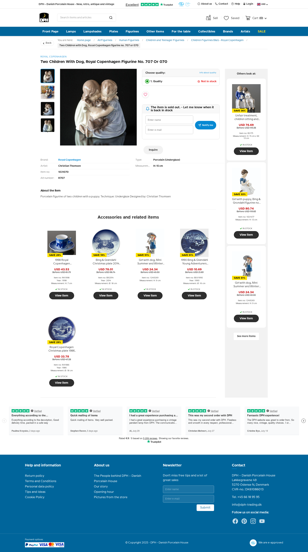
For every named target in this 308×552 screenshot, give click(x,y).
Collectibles (206, 31)
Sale (262, 31)
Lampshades (92, 31)
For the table (181, 31)
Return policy (34, 475)
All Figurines (104, 40)
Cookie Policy (34, 497)
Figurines (132, 31)
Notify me (207, 125)
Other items (155, 31)
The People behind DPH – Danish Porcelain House (117, 478)
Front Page (50, 31)
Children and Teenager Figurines (165, 40)
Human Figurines (129, 40)
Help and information (43, 465)
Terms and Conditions (40, 481)
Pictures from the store (110, 497)
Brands (228, 31)
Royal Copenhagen (69, 160)
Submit (205, 507)
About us (101, 465)
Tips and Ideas (35, 491)
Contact (238, 465)
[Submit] (111, 17)
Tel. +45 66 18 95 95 (246, 497)
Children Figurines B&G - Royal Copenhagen (217, 40)
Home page (84, 40)
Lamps (71, 31)
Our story (101, 486)
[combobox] (86, 18)
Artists (245, 31)
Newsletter (172, 465)
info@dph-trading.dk (247, 504)
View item (61, 295)
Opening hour (104, 491)
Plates (113, 31)
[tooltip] (61, 262)
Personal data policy (39, 486)
